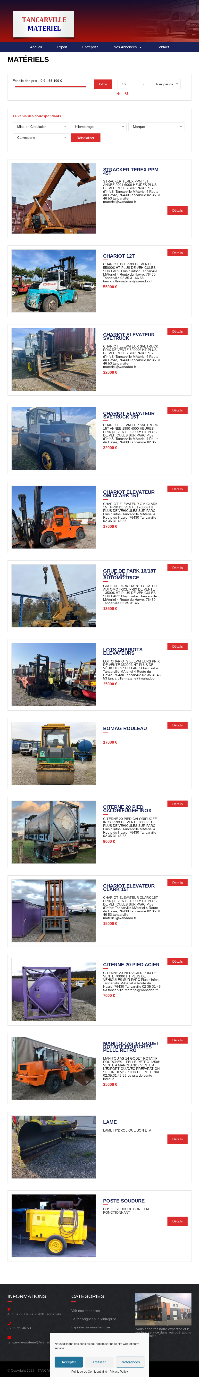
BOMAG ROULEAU (125, 729)
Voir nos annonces (85, 1311)
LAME (110, 1122)
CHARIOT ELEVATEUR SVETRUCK (129, 337)
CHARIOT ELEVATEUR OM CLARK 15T (129, 494)
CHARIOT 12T (119, 256)
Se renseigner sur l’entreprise (94, 1319)
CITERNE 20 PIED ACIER (131, 965)
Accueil (36, 47)
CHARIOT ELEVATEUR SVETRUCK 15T (129, 415)
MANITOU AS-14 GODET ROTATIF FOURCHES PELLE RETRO (131, 1047)
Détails (177, 210)
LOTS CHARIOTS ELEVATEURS (122, 652)
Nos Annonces (125, 47)
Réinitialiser (85, 138)
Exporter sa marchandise (90, 1327)
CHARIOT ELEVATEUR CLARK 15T (129, 888)
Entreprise (90, 47)
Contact (163, 47)
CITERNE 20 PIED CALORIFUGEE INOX (127, 809)
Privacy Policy (118, 1371)
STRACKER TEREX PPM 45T (130, 172)
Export (62, 47)
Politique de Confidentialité (89, 1371)
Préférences (130, 1362)
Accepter (69, 1362)
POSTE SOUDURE (124, 1201)
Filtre (103, 84)
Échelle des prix (25, 80)
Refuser (99, 1362)
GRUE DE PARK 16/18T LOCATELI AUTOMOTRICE (129, 574)
